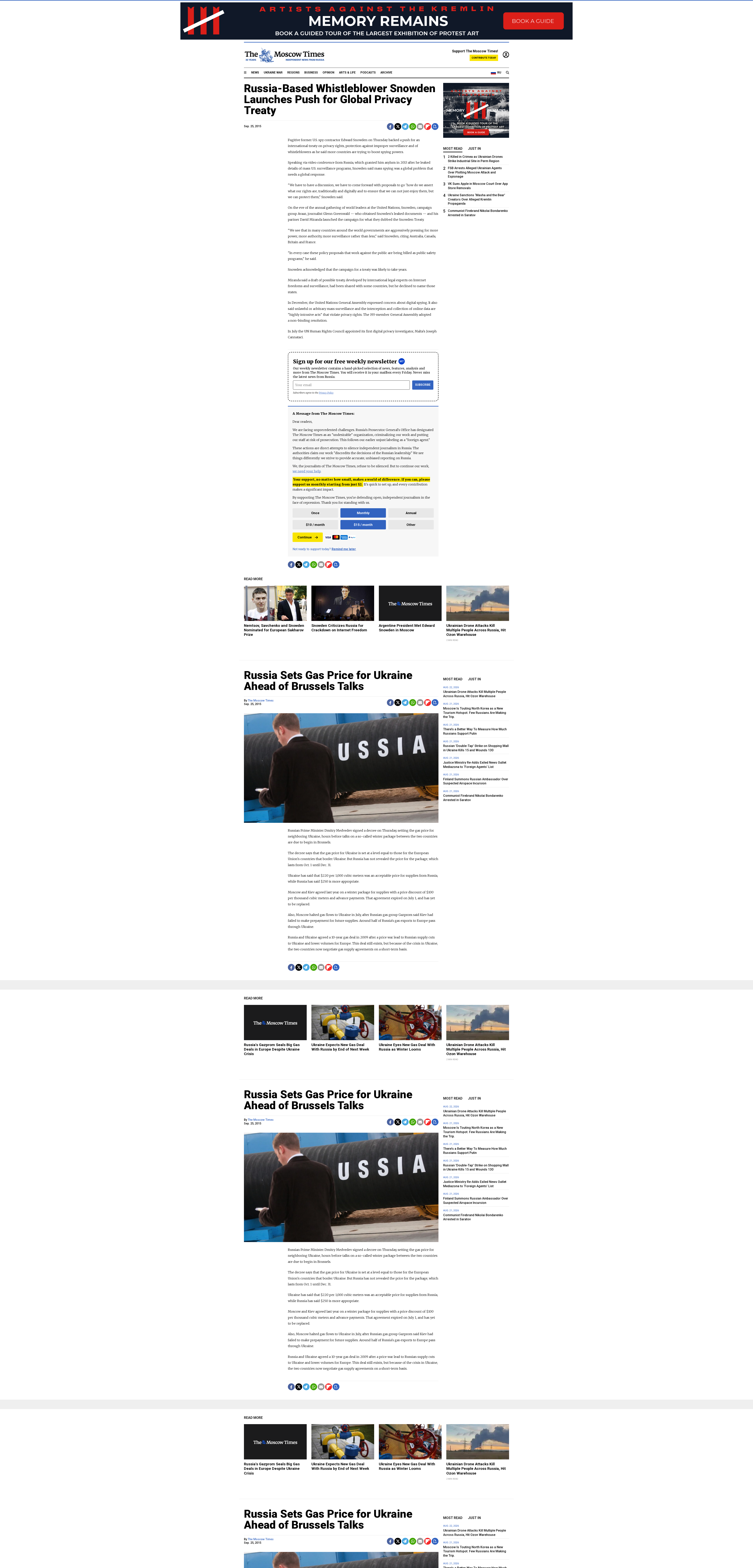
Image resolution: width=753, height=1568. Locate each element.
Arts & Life (347, 72)
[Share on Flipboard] (427, 126)
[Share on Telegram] (405, 126)
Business (311, 72)
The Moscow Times (261, 700)
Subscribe (423, 385)
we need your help (307, 471)
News (255, 72)
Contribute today (484, 57)
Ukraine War (273, 72)
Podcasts (368, 72)
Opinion (328, 72)
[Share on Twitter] (397, 126)
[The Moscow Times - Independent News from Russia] (284, 55)
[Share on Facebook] (390, 126)
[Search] (507, 72)
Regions (293, 72)
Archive (386, 72)
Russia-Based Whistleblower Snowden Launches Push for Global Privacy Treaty (340, 99)
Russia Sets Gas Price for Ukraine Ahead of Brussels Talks (328, 681)
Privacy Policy (326, 392)
